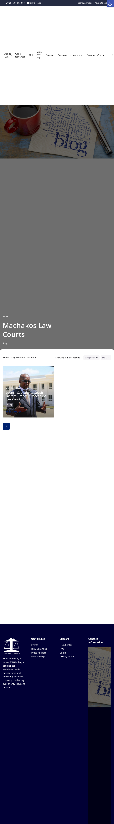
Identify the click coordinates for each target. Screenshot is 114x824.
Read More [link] (11, 411)
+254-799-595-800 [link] (16, 3)
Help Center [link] (66, 644)
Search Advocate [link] (85, 3)
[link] (110, 3)
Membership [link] (38, 656)
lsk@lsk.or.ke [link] (35, 3)
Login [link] (63, 652)
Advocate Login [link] (101, 3)
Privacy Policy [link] (67, 656)
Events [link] (34, 644)
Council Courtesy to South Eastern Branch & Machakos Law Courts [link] (26, 396)
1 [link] (6, 426)
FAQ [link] (62, 648)
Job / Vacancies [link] (39, 648)
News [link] (5, 316)
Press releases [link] (38, 652)
